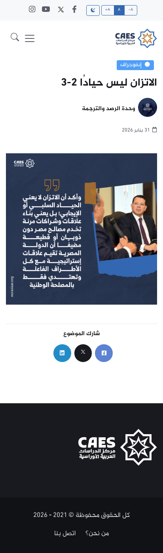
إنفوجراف (131, 65)
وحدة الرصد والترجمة (108, 109)
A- (131, 10)
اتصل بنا (65, 533)
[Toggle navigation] (30, 38)
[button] (15, 38)
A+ (107, 10)
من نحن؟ (97, 533)
